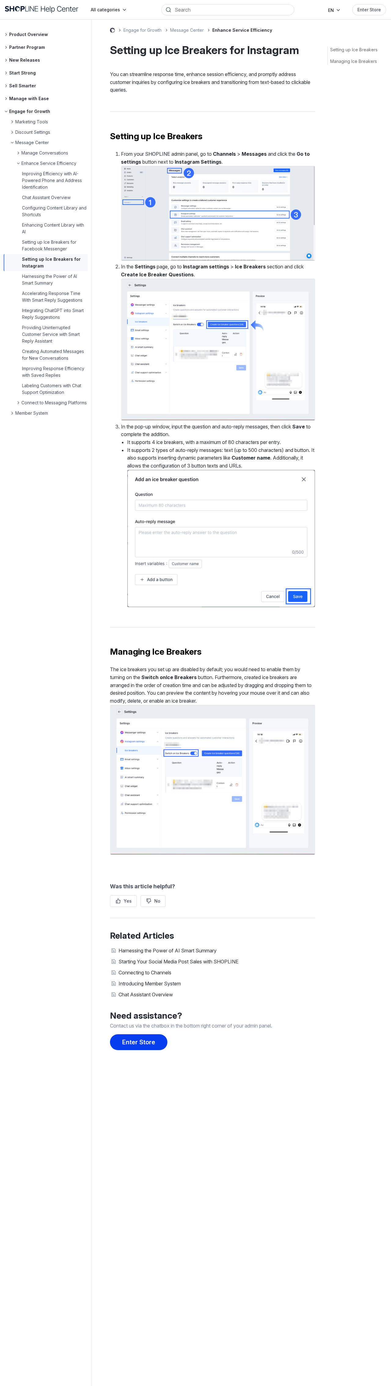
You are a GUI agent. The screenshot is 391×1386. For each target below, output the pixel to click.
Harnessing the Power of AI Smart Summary (168, 951)
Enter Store (369, 9)
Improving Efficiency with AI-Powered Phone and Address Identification (52, 180)
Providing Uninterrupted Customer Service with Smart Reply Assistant (51, 334)
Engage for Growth (142, 30)
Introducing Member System (150, 983)
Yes (128, 901)
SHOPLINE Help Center (112, 31)
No (157, 901)
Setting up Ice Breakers (354, 49)
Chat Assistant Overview (46, 197)
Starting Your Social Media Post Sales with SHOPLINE (179, 962)
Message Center (187, 30)
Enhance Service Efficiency (242, 30)
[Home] (42, 9)
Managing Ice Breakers (353, 61)
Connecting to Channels (145, 972)
